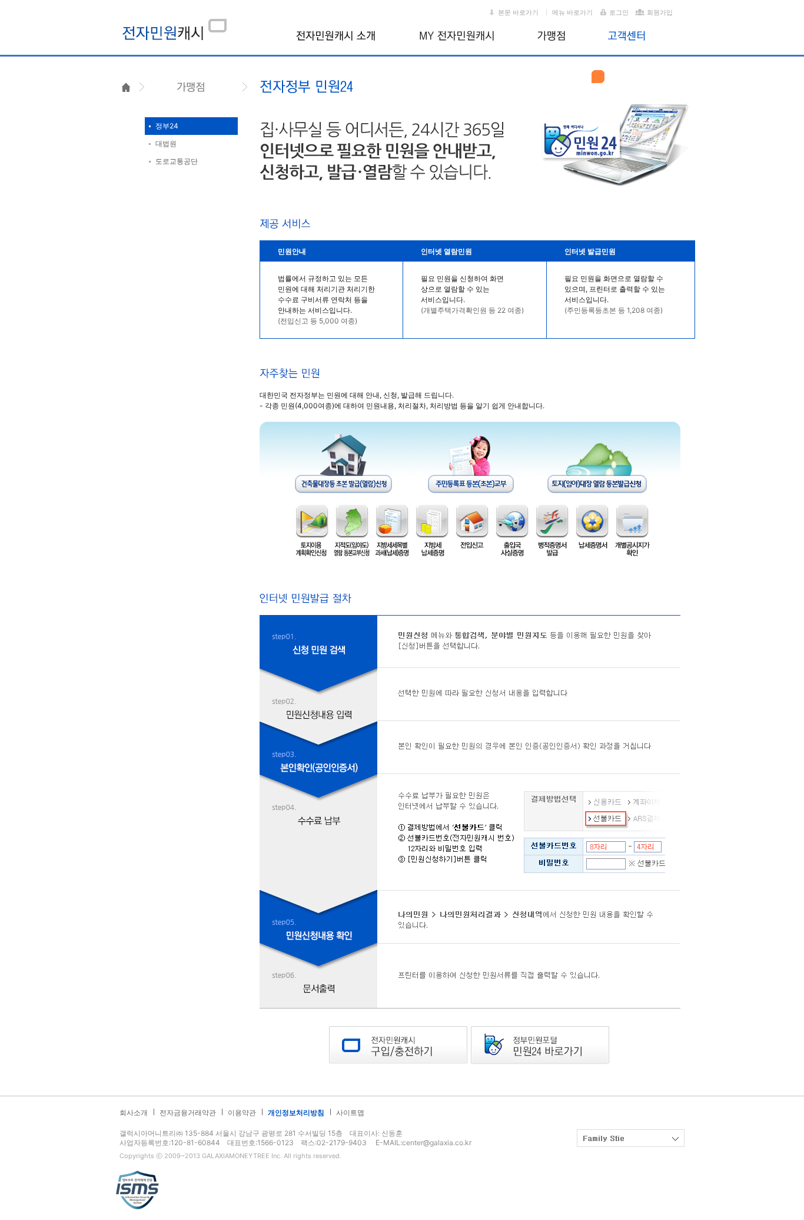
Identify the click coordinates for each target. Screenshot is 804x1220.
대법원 (166, 143)
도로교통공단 (176, 161)
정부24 (166, 125)
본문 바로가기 (518, 12)
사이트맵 (350, 1112)
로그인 (619, 12)
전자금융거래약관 (188, 1112)
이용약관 (242, 1112)
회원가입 (660, 12)
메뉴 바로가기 (572, 12)
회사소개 (133, 1112)
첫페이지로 (126, 86)
